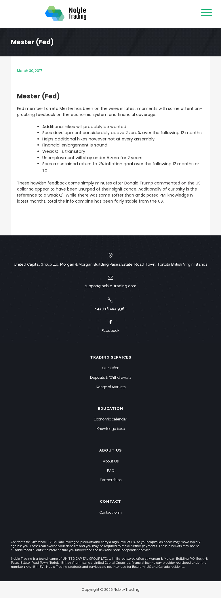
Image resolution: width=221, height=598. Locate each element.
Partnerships (110, 480)
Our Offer (110, 368)
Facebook (110, 330)
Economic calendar (110, 419)
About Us (111, 461)
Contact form (111, 512)
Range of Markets (110, 387)
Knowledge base (110, 428)
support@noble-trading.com (110, 286)
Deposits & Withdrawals (110, 377)
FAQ (110, 471)
